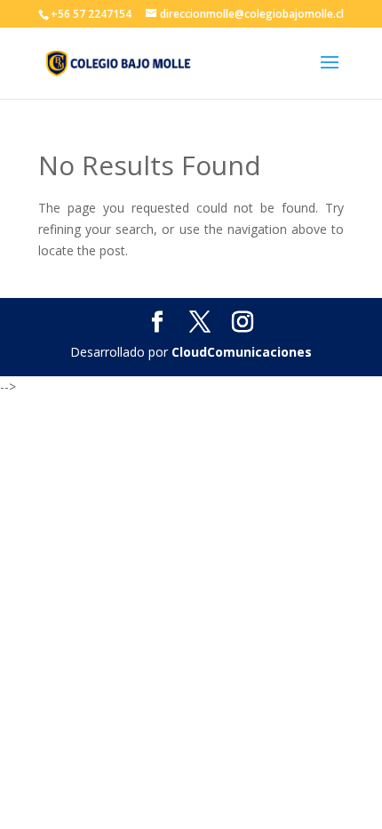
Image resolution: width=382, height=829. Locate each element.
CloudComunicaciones (241, 351)
